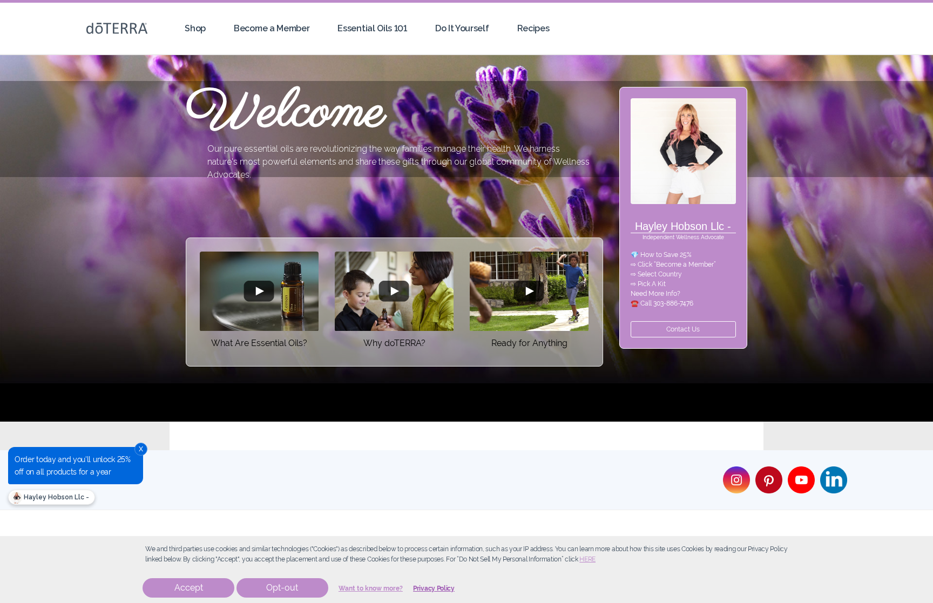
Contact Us (683, 329)
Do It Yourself (462, 28)
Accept (188, 587)
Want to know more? (371, 588)
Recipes (533, 28)
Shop (195, 28)
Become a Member (271, 28)
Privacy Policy (434, 588)
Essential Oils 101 (372, 28)
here (587, 559)
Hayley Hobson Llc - (55, 497)
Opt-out (282, 587)
